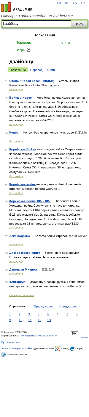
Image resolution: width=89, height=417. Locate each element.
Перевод (36, 70)
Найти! (79, 24)
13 (49, 320)
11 (30, 320)
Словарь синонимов (21, 295)
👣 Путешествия (10, 342)
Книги (65, 42)
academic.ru (16, 7)
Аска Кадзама (19, 236)
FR (83, 3)
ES (75, 3)
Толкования (44, 35)
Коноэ (14, 132)
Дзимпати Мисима (23, 269)
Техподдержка (28, 335)
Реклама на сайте (47, 335)
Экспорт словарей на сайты (16, 348)
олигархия (17, 281)
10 (20, 320)
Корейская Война (22, 149)
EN (59, 3)
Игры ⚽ (24, 50)
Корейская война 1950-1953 (30, 201)
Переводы (24, 42)
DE (67, 3)
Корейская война (22, 184)
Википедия (16, 89)
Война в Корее (20, 97)
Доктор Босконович (24, 252)
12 (39, 320)
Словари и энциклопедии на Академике (37, 16)
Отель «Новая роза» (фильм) (31, 80)
